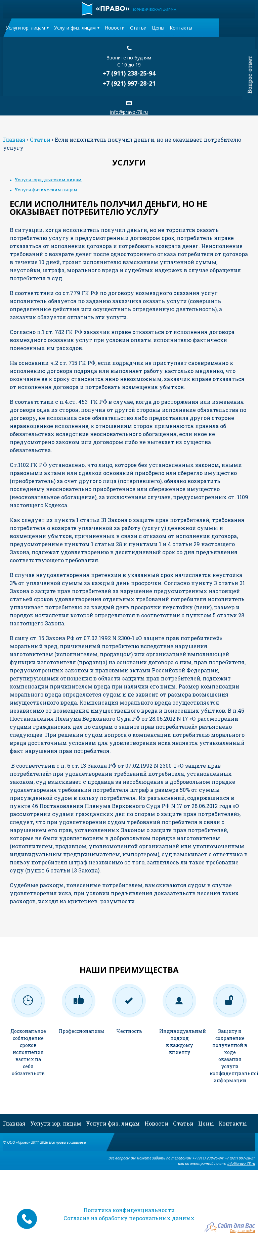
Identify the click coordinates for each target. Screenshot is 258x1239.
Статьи (138, 28)
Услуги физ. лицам (75, 28)
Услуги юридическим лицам (48, 180)
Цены (158, 28)
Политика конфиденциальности (129, 1209)
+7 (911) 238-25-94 (129, 73)
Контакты (181, 28)
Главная (14, 1123)
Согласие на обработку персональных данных (129, 1218)
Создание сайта (242, 1230)
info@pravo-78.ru (129, 112)
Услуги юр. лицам (25, 28)
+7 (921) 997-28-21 (129, 83)
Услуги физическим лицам (46, 190)
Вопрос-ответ (249, 75)
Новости (115, 28)
